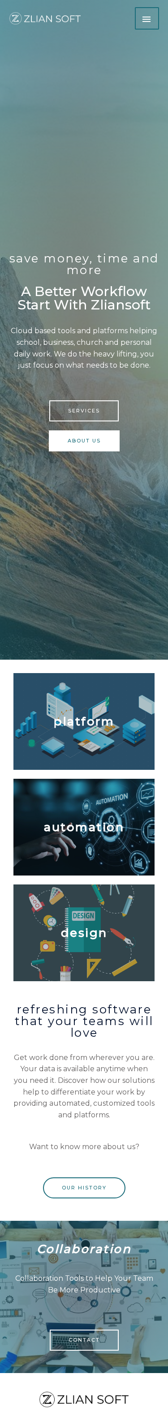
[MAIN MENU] (147, 18)
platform (84, 721)
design (84, 933)
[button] (84, 410)
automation (84, 827)
